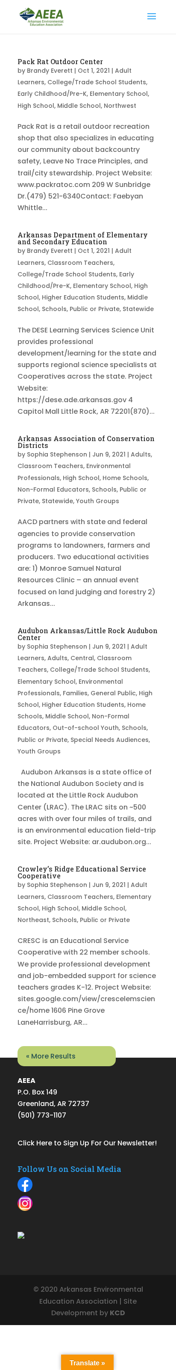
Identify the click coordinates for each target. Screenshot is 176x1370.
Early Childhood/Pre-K (52, 93)
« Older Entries (42, 1052)
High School (36, 105)
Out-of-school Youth (86, 728)
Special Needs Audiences (109, 739)
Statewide (138, 309)
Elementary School (119, 93)
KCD (117, 1313)
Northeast (33, 920)
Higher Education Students (83, 297)
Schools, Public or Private (81, 309)
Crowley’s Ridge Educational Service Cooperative (82, 872)
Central (82, 658)
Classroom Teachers (80, 262)
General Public (113, 693)
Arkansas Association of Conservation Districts (86, 442)
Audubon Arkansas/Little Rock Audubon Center (88, 634)
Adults (141, 454)
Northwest (120, 105)
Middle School (79, 105)
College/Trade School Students (96, 82)
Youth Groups (97, 501)
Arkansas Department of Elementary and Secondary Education (83, 238)
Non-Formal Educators (53, 489)
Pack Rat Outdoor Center (60, 61)
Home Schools (125, 478)
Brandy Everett (50, 70)
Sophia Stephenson (57, 454)
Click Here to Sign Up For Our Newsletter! (87, 1143)
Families (75, 693)
